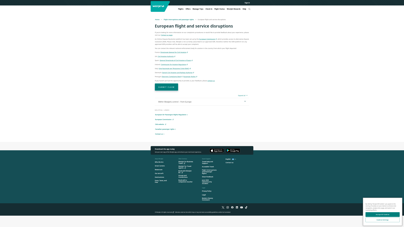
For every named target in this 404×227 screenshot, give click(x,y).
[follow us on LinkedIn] (237, 207)
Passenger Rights (189, 77)
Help (244, 9)
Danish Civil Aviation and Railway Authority (177, 73)
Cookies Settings (383, 220)
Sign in (247, 3)
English (228, 159)
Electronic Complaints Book (171, 77)
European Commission (207, 39)
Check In (208, 9)
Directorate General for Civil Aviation (173, 52)
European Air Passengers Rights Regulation (170, 115)
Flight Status (219, 9)
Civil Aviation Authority (166, 56)
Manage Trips (198, 9)
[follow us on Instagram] (227, 207)
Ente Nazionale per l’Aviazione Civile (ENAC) (174, 68)
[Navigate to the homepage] (160, 6)
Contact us (159, 134)
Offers (188, 9)
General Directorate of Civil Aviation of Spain (175, 60)
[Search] (249, 9)
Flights (180, 9)
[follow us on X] (223, 207)
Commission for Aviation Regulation (173, 64)
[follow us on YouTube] (241, 207)
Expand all (241, 95)
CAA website (159, 124)
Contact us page (166, 35)
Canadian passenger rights (164, 129)
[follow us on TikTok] (246, 207)
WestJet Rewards (234, 9)
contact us (211, 81)
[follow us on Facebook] (232, 207)
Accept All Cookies (382, 214)
